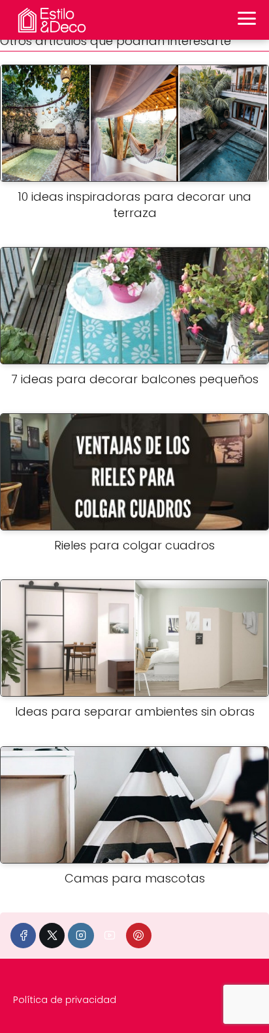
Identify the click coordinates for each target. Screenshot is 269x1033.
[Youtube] (110, 935)
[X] (52, 935)
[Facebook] (23, 935)
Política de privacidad (64, 999)
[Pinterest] (138, 935)
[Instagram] (80, 935)
